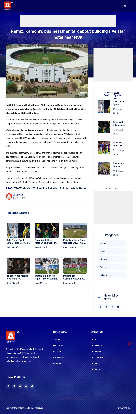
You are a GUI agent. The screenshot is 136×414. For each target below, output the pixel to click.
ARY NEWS (96, 351)
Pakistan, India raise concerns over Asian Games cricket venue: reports (74, 241)
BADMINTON (59, 357)
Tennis (103, 267)
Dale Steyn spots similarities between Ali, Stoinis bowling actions (18, 241)
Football (104, 251)
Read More (12, 247)
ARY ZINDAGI (97, 357)
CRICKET (57, 339)
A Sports (22, 408)
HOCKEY (57, 351)
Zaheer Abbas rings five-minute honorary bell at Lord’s (17, 277)
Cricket (103, 243)
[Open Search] (125, 6)
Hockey (103, 259)
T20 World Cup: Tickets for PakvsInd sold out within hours (50, 188)
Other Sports (105, 275)
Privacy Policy (123, 408)
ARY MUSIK (96, 369)
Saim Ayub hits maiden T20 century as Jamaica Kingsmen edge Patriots (46, 241)
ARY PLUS (96, 339)
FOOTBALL (58, 345)
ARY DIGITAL (97, 345)
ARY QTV (95, 363)
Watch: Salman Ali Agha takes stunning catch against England (46, 277)
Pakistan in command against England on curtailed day (74, 277)
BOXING (57, 363)
